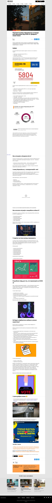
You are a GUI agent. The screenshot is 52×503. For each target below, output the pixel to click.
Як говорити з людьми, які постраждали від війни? (11, 489)
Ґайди (22, 3)
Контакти (32, 497)
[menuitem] (9, 4)
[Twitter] (48, 497)
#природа (39, 486)
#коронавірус (18, 30)
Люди (18, 3)
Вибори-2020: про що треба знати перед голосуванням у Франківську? (26, 446)
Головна (10, 3)
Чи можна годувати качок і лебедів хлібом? (38, 489)
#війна (12, 486)
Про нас (19, 497)
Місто (14, 3)
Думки (27, 3)
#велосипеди (26, 486)
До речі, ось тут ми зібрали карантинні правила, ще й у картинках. (24, 207)
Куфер (16, 462)
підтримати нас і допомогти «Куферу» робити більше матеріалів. (27, 451)
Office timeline (8, 154)
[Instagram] (50, 497)
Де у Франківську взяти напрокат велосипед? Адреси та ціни (26, 489)
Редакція (23, 497)
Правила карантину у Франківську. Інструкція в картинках (24, 448)
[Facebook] (44, 497)
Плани (31, 3)
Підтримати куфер (31, 470)
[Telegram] (46, 497)
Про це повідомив (29, 174)
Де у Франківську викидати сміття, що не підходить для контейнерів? (26, 447)
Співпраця (28, 497)
